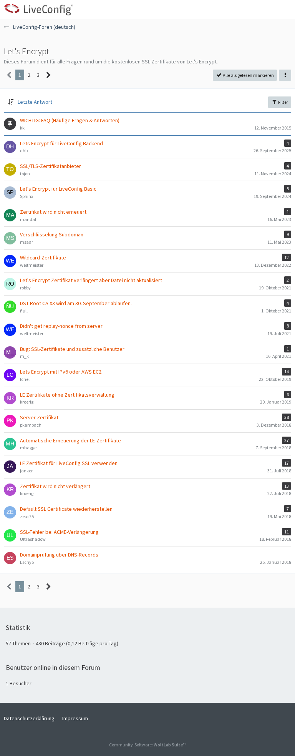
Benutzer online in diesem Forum (53, 667)
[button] (285, 9)
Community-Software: (147, 745)
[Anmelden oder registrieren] (265, 9)
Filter (282, 102)
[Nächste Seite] (48, 75)
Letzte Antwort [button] (35, 101)
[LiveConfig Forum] (38, 9)
